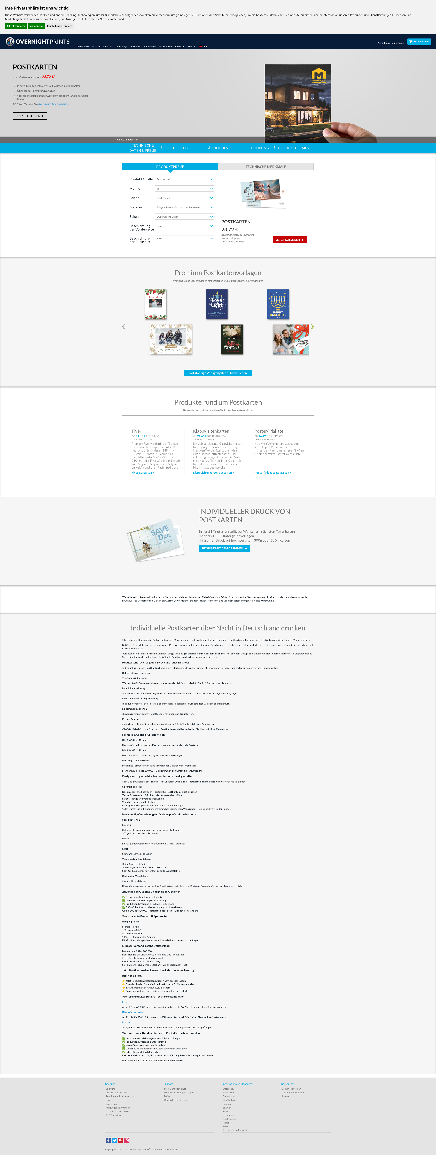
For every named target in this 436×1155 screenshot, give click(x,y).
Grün (108, 1099)
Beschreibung (255, 148)
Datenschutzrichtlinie (117, 1111)
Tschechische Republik (235, 1130)
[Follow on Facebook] (108, 1141)
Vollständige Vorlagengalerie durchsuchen (218, 373)
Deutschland (229, 1096)
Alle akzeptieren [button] (16, 26)
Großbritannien (231, 1099)
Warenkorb (421, 41)
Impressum (112, 1103)
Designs (180, 148)
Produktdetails (293, 148)
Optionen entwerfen (293, 1092)
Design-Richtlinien (291, 1088)
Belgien (227, 1103)
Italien (226, 1122)
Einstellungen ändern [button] (59, 26)
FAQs (167, 1096)
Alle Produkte (84, 46)
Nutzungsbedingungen (118, 1107)
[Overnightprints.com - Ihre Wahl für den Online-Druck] (37, 41)
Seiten (134, 197)
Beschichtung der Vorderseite (141, 227)
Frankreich (228, 1092)
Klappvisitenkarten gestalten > (213, 472)
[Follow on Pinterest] (121, 1141)
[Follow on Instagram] (127, 1141)
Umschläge (121, 46)
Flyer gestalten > (143, 472)
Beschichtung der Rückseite (140, 239)
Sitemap (286, 1096)
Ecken (134, 216)
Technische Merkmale (266, 167)
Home (118, 139)
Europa (226, 1111)
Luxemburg (229, 1115)
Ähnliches (218, 148)
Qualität (179, 46)
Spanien (227, 1107)
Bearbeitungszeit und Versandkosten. (54, 104)
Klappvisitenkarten (133, 1012)
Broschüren (165, 46)
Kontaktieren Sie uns (175, 1099)
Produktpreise (170, 167)
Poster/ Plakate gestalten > (272, 472)
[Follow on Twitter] (114, 1141)
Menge (134, 188)
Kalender (136, 46)
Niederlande (229, 1118)
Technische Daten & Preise (142, 147)
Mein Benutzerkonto (175, 1088)
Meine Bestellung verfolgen (179, 1092)
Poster (126, 1022)
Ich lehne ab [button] (36, 26)
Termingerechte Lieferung (120, 1096)
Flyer (125, 1001)
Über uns (110, 1088)
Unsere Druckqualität (117, 1092)
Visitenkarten (105, 46)
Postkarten (150, 46)
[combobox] (184, 179)
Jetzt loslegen (28, 116)
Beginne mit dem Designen (223, 548)
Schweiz (227, 1126)
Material (136, 207)
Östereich (228, 1088)
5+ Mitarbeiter (113, 1115)
